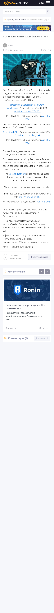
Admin (11, 45)
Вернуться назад (39, 257)
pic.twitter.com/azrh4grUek (27, 135)
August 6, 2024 (44, 201)
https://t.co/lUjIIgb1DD (29, 197)
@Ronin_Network (35, 104)
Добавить (15, 257)
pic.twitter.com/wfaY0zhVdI (27, 111)
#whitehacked (13, 108)
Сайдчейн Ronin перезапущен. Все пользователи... (25, 307)
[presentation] (41, 271)
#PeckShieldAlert (18, 104)
